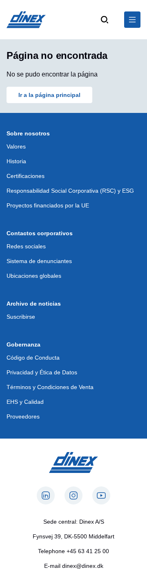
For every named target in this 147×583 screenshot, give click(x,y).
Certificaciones (26, 176)
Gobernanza (23, 344)
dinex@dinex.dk (82, 566)
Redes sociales (26, 246)
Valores (16, 146)
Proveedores (23, 416)
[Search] (104, 19)
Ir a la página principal (49, 95)
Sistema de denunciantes (39, 261)
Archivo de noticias (34, 303)
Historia (16, 161)
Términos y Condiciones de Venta (50, 387)
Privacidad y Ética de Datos (42, 372)
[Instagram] (73, 495)
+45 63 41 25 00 (88, 551)
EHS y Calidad (25, 401)
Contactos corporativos (40, 233)
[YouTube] (101, 495)
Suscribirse (21, 316)
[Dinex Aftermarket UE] (26, 20)
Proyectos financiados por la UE (48, 205)
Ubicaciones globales (34, 275)
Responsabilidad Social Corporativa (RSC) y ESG (70, 190)
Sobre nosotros (28, 133)
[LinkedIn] (46, 495)
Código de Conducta (33, 357)
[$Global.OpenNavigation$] (132, 19)
